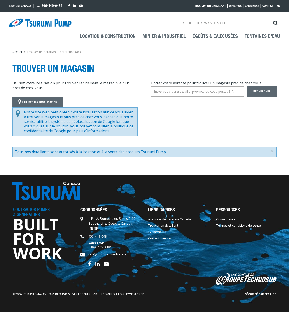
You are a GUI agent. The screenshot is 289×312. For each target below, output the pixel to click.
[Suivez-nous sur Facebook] (89, 263)
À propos (235, 5)
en (278, 5)
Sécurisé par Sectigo (261, 294)
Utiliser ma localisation (39, 102)
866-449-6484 (51, 5)
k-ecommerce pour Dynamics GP (121, 294)
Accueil (17, 52)
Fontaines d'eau (262, 36)
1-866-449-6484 (100, 247)
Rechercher (262, 91)
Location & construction (108, 36)
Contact (267, 5)
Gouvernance (225, 219)
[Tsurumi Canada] (40, 23)
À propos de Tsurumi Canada (169, 219)
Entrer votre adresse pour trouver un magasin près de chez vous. (206, 83)
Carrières (252, 5)
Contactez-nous (159, 238)
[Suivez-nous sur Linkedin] (97, 263)
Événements (157, 232)
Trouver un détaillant (210, 5)
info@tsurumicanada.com (107, 254)
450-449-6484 (98, 236)
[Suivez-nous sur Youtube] (106, 263)
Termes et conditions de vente (238, 225)
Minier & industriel (164, 36)
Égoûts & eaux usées (215, 36)
